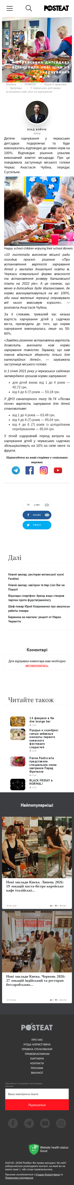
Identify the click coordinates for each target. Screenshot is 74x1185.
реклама (37, 1068)
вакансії (37, 1072)
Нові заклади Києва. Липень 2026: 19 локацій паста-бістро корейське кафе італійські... (35, 886)
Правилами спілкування (19, 1177)
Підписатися (37, 1105)
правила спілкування (37, 1049)
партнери (37, 1058)
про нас (37, 1039)
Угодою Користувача (48, 1174)
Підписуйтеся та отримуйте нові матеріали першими (23, 1084)
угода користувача (37, 1044)
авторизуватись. (37, 665)
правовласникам (37, 1053)
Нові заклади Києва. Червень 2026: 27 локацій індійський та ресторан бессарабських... (35, 980)
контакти (37, 1063)
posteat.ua (11, 461)
